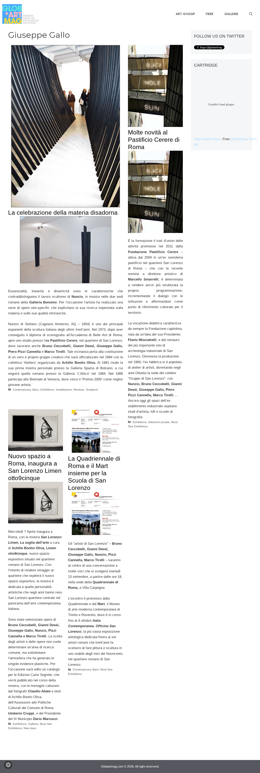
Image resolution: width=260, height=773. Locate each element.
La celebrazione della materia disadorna (63, 212)
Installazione (64, 389)
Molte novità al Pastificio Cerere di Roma (154, 139)
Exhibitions (47, 389)
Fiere (209, 14)
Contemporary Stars (26, 389)
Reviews (79, 389)
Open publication (206, 139)
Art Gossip (185, 14)
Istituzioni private (159, 422)
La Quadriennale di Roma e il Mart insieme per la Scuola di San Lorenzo (94, 473)
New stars (30, 728)
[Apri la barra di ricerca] (251, 14)
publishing (238, 139)
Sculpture (92, 389)
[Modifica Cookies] (8, 765)
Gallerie (231, 14)
